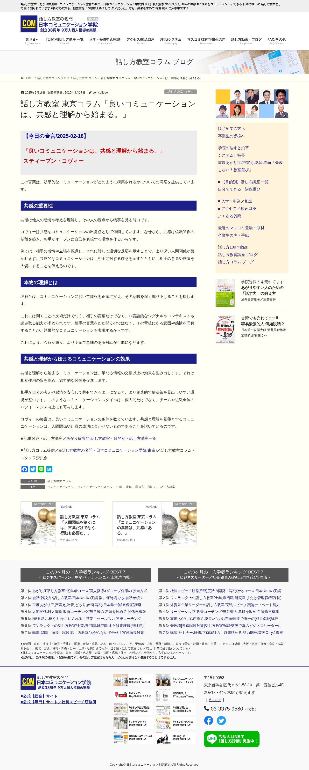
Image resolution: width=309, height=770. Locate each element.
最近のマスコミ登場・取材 (241, 228)
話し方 (152, 487)
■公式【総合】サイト (39, 696)
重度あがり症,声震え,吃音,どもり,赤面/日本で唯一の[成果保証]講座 (224, 618)
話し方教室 (168, 487)
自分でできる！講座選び (239, 189)
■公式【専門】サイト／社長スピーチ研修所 (58, 702)
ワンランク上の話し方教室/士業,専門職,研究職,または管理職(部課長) (88, 625)
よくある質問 (229, 216)
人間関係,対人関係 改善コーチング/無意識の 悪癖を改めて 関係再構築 (89, 611)
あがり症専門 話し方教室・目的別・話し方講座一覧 (111, 438)
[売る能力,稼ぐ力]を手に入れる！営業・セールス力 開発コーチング (86, 618)
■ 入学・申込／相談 (235, 201)
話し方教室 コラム (181, 92)
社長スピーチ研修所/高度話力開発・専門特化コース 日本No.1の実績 (225, 591)
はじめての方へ (231, 128)
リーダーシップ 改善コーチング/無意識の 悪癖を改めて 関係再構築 (224, 611)
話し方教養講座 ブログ (238, 255)
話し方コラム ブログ (236, 262)
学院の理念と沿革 (233, 148)
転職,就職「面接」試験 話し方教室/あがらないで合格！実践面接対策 (88, 633)
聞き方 (139, 487)
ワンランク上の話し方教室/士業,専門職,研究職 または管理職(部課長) (225, 598)
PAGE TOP (297, 742)
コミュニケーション (61, 487)
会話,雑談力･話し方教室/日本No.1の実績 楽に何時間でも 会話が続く (87, 598)
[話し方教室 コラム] (38, 513)
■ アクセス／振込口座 (237, 208)
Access (215, 700)
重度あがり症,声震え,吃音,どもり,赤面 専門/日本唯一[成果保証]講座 (86, 605)
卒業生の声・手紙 (233, 235)
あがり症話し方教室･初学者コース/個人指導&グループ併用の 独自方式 (89, 591)
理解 (129, 487)
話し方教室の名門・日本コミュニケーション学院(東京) (109, 450)
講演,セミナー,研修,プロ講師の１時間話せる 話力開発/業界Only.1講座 (226, 633)
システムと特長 (231, 155)
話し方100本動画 (233, 247)
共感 (119, 487)
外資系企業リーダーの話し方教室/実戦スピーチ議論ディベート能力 (225, 605)
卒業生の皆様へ (231, 136)
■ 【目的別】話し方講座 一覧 (243, 182)
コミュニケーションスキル (94, 487)
